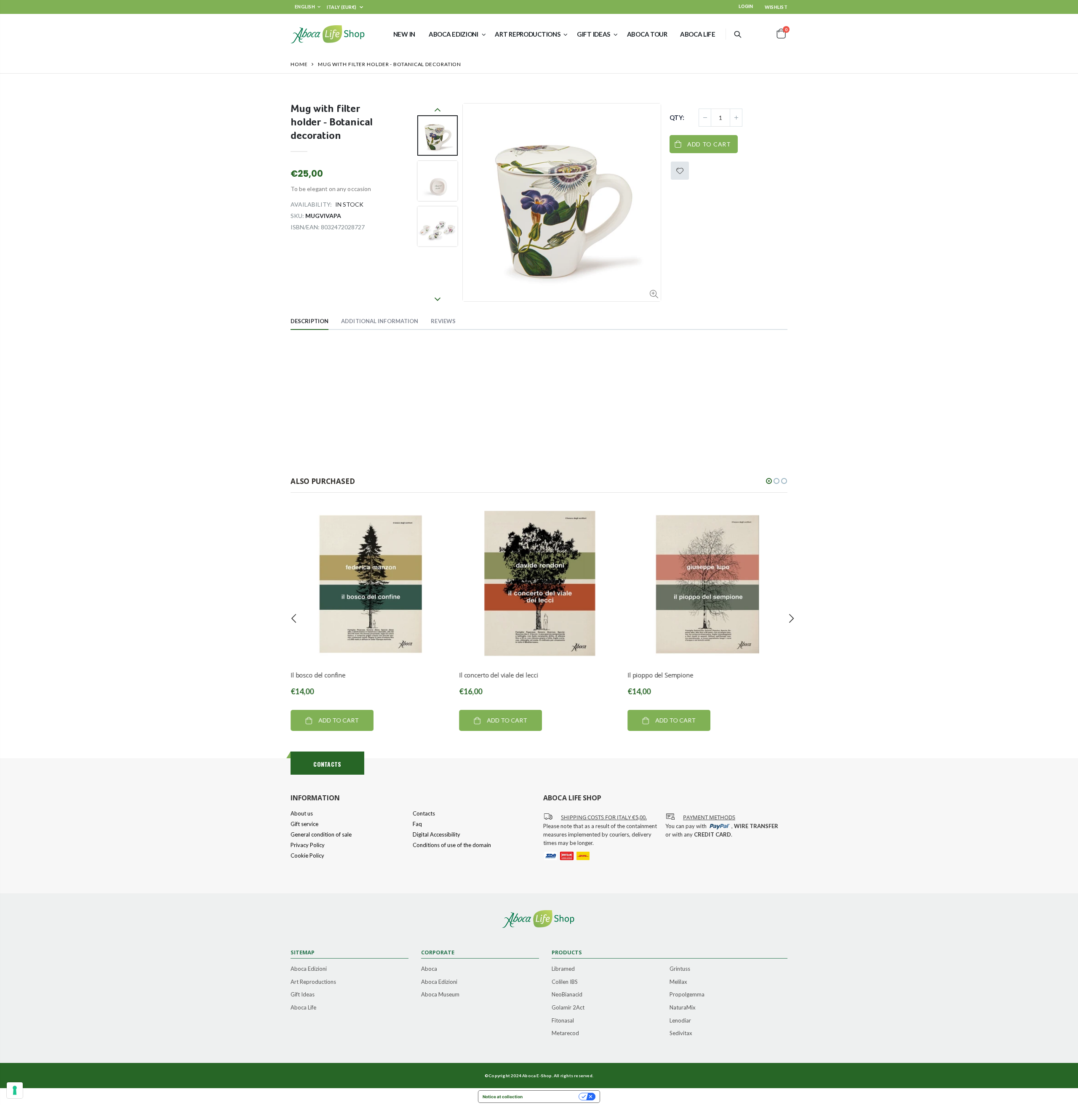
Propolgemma (687, 994)
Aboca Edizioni (309, 968)
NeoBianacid (567, 994)
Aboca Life (303, 1007)
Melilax (678, 981)
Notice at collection (503, 1096)
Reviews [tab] (443, 321)
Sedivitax (681, 1033)
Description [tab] (309, 321)
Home (299, 64)
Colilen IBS (565, 981)
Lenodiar (680, 1020)
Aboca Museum (440, 994)
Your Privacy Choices (553, 1096)
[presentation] (294, 618)
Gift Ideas (303, 994)
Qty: (677, 117)
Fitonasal (563, 1020)
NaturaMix (683, 1007)
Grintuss (680, 968)
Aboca (429, 968)
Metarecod (565, 1033)
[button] (769, 481)
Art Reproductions (313, 981)
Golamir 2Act (568, 1007)
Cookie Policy (307, 855)
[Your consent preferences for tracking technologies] (15, 1090)
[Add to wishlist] (680, 171)
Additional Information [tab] (379, 321)
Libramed (563, 968)
